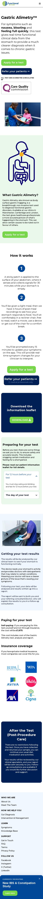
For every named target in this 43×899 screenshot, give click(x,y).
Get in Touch (7, 840)
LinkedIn (5, 870)
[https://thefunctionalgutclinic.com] (10, 3)
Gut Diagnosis (8, 814)
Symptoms (6, 827)
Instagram (6, 864)
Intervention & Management (15, 818)
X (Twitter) (6, 867)
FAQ (3, 844)
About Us (5, 801)
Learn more (10, 893)
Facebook (6, 860)
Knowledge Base (9, 831)
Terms (4, 847)
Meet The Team (9, 805)
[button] (39, 3)
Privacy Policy (8, 851)
